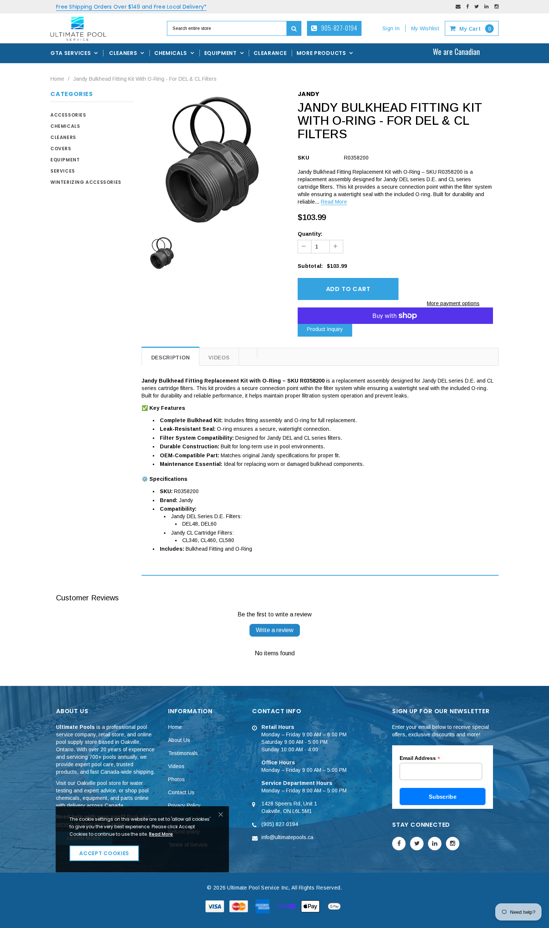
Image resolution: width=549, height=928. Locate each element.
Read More (334, 202)
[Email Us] (458, 6)
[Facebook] (467, 6)
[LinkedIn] (486, 6)
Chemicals (65, 126)
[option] (214, 159)
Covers (60, 148)
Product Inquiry (325, 329)
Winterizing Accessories (85, 182)
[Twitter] (476, 6)
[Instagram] (496, 6)
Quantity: (310, 234)
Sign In (391, 28)
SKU (303, 158)
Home (57, 79)
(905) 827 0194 (279, 824)
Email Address (420, 758)
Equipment (65, 160)
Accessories (68, 115)
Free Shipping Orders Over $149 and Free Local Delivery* (131, 6)
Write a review (275, 630)
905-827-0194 (338, 28)
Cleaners (63, 137)
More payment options (453, 303)
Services (62, 171)
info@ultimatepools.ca (287, 837)
